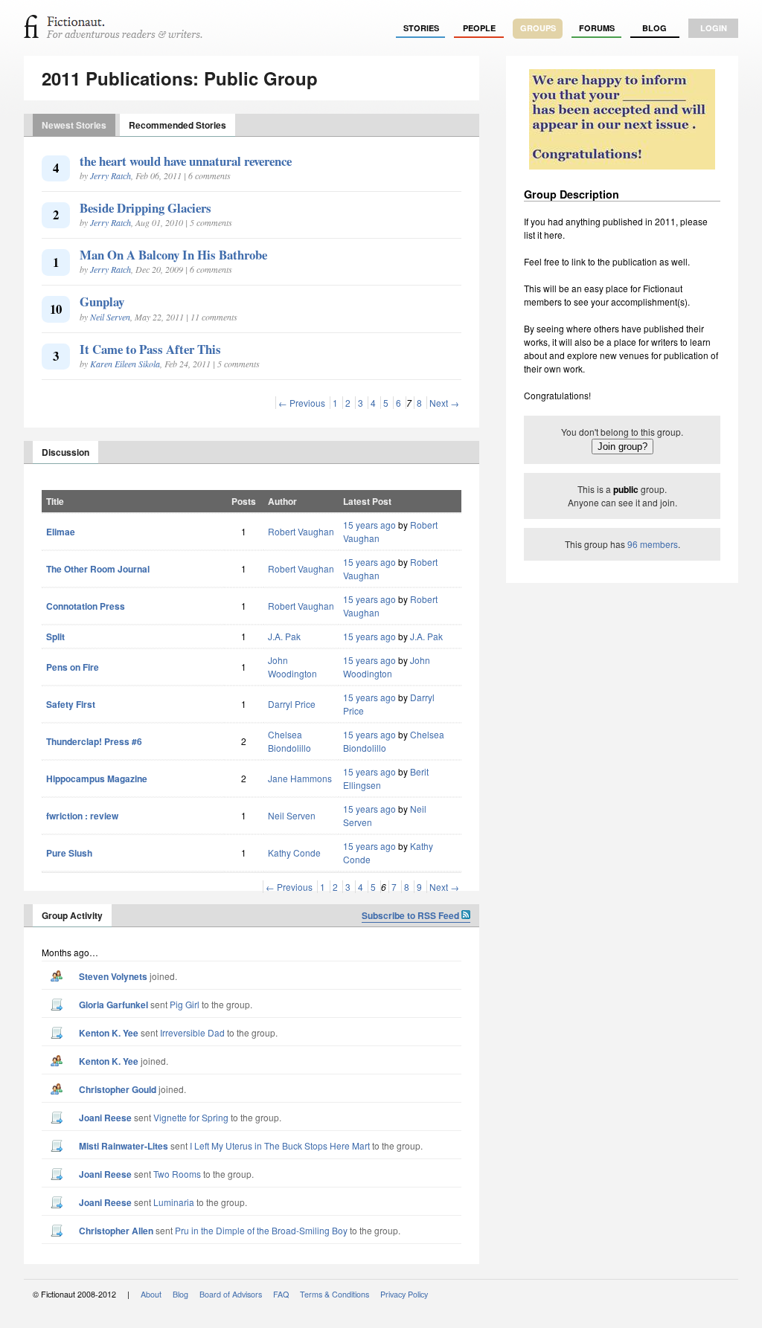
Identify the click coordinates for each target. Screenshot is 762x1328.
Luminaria (173, 1202)
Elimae (60, 531)
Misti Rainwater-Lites (123, 1146)
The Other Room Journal (98, 569)
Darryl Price (292, 703)
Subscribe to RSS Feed (411, 915)
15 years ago (369, 524)
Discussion (65, 452)
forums (597, 27)
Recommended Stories (177, 125)
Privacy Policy (404, 1294)
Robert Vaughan (301, 531)
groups (538, 27)
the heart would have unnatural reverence (186, 161)
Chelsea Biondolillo (289, 741)
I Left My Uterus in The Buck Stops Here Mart (280, 1145)
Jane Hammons (300, 778)
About (151, 1294)
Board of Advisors (230, 1294)
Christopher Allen (116, 1230)
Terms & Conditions (334, 1294)
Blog (654, 27)
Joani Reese (105, 1117)
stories (421, 27)
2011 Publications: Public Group (180, 78)
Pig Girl (184, 1004)
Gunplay (102, 301)
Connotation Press (85, 606)
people (479, 27)
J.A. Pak (284, 636)
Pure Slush (69, 853)
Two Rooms (177, 1173)
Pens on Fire (72, 667)
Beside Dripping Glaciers (145, 208)
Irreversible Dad (192, 1032)
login (713, 27)
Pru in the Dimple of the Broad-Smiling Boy (261, 1230)
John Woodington (292, 667)
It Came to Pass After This (150, 349)
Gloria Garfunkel (113, 1004)
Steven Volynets (113, 976)
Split (55, 636)
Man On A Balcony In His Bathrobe (173, 254)
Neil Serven (110, 317)
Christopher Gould (117, 1089)
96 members (652, 544)
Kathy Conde (294, 852)
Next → (444, 402)
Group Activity (72, 915)
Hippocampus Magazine (96, 778)
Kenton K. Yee (108, 1032)
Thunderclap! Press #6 (94, 741)
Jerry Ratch (110, 175)
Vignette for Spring (190, 1117)
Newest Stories (74, 125)
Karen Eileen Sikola (125, 364)
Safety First (70, 704)
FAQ (281, 1294)
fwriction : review (82, 815)
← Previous (301, 402)
